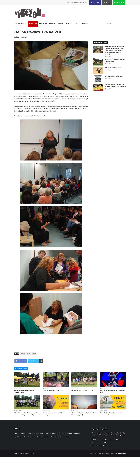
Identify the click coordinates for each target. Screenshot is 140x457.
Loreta (62, 433)
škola (67, 437)
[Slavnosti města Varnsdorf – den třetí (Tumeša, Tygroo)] (84, 402)
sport (33, 437)
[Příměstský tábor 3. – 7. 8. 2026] (56, 379)
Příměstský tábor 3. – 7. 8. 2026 (53, 390)
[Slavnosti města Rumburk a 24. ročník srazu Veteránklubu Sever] (98, 87)
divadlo (23, 433)
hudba (36, 433)
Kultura (52, 24)
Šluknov (62, 437)
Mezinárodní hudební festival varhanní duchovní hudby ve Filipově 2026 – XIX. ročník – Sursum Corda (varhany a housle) (114, 50)
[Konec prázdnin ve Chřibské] (98, 78)
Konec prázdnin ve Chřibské (114, 76)
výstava (46, 437)
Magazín (69, 24)
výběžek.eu (106, 2)
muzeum (69, 433)
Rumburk (26, 437)
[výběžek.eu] (31, 13)
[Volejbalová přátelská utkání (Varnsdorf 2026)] (113, 379)
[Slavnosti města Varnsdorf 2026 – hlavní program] (56, 402)
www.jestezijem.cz (121, 453)
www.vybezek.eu (19, 453)
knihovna (34, 353)
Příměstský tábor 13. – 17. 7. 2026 (82, 390)
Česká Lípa (54, 437)
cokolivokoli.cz (119, 2)
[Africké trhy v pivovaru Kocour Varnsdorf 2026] (98, 61)
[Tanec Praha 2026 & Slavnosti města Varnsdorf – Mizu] (113, 402)
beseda (28, 353)
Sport (60, 24)
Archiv (84, 24)
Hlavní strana (21, 24)
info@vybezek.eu (29, 453)
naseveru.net (95, 2)
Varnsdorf (22, 353)
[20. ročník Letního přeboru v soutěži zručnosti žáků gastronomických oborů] (27, 402)
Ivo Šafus (16, 37)
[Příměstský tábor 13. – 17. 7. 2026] (84, 379)
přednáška (77, 433)
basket (17, 433)
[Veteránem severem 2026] (98, 70)
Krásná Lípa (55, 433)
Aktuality (33, 24)
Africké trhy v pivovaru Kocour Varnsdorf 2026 (105, 440)
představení (18, 437)
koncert (48, 433)
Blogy (77, 24)
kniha (41, 433)
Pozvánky (43, 24)
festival (30, 433)
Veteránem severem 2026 (113, 67)
